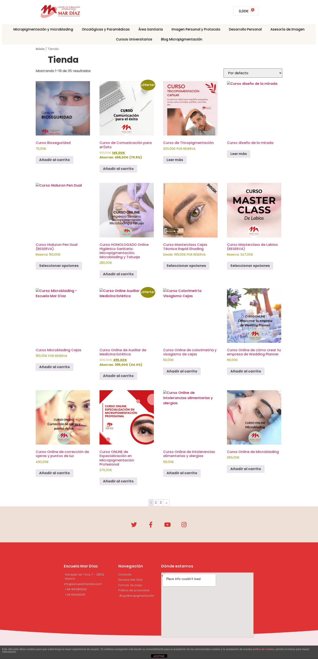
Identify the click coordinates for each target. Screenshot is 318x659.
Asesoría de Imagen (287, 29)
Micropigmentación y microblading (43, 29)
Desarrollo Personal (245, 29)
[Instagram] (184, 524)
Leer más (175, 159)
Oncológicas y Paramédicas (106, 29)
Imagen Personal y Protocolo (196, 29)
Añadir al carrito (54, 159)
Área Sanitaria (150, 29)
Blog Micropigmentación (181, 39)
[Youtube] (167, 524)
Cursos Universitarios (134, 39)
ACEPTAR (159, 656)
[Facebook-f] (151, 524)
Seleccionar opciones (59, 265)
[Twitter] (134, 524)
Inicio (40, 49)
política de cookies (264, 649)
